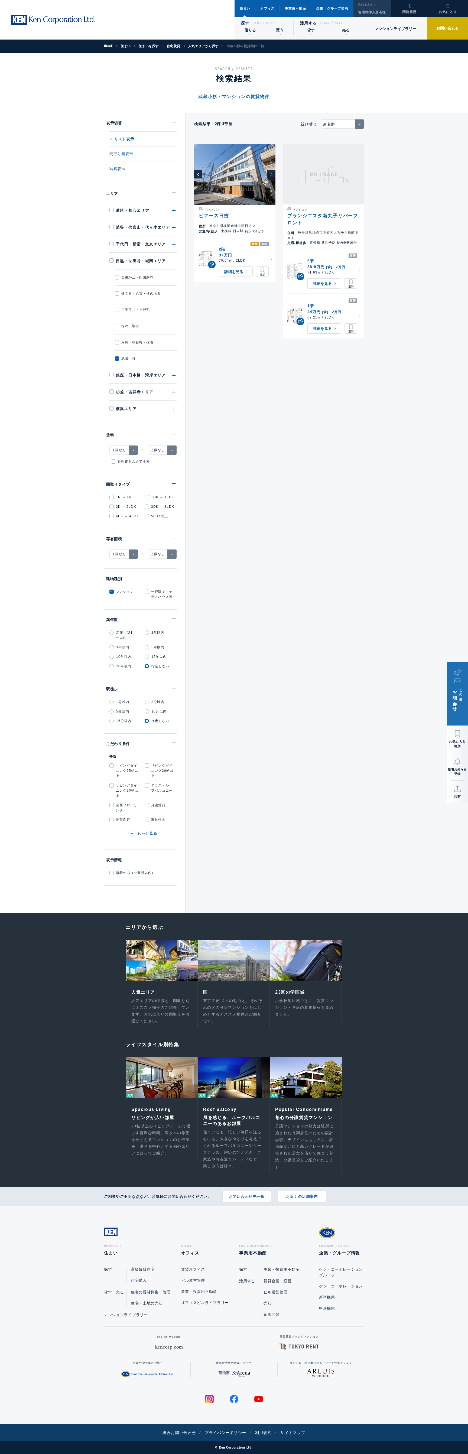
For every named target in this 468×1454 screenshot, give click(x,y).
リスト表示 (124, 139)
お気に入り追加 (457, 744)
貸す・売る (114, 1292)
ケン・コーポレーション (341, 1286)
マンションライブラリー (395, 29)
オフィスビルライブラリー (205, 1302)
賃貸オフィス (193, 1269)
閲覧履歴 (409, 12)
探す (245, 23)
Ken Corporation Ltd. (53, 20)
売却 (267, 1303)
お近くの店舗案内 (302, 1196)
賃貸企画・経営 (277, 1281)
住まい (245, 8)
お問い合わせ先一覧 (247, 1196)
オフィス (267, 8)
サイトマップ (292, 1432)
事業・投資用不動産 (199, 1291)
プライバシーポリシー (225, 1432)
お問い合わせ (447, 28)
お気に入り (448, 12)
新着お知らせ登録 (457, 771)
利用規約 (263, 1432)
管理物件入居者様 (372, 12)
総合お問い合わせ (179, 1432)
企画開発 (272, 1314)
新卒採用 (327, 1297)
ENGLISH (365, 5)
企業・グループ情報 (332, 8)
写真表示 (117, 169)
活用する (308, 23)
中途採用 (327, 1308)
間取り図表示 (121, 154)
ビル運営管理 (193, 1280)
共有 (457, 796)
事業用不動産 (295, 8)
